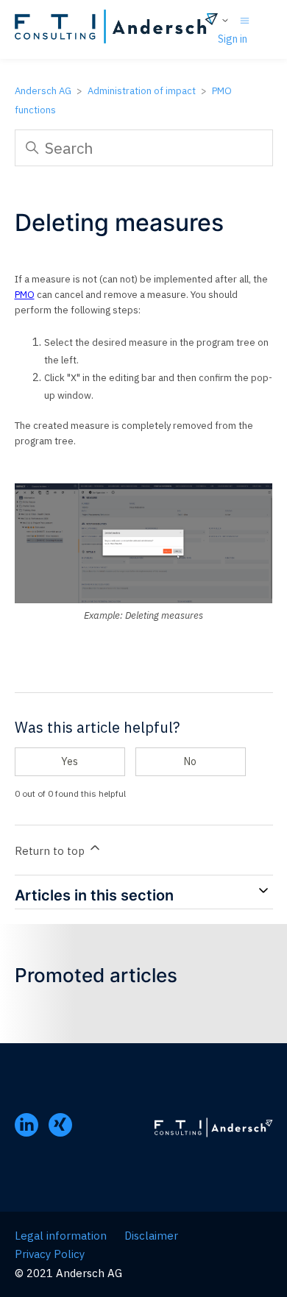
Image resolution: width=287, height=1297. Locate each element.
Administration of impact (142, 91)
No (190, 761)
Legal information (61, 1236)
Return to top (51, 851)
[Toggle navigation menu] (244, 19)
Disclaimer (151, 1236)
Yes (69, 761)
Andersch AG (43, 91)
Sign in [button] (232, 39)
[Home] (117, 29)
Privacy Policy (50, 1254)
